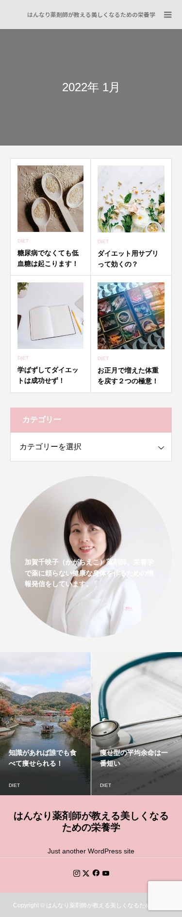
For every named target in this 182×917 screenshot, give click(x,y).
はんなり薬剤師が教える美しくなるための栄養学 (91, 14)
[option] (62, 723)
